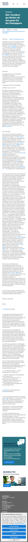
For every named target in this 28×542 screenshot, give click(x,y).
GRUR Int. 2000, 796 (6, 126)
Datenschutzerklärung (20, 523)
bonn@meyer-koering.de (9, 505)
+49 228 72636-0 (7, 506)
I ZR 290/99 (13, 47)
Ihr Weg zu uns (5, 509)
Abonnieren (7, 485)
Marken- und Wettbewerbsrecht (16, 39)
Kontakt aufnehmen (9, 462)
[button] (13, 4)
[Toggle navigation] (24, 4)
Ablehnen (14, 533)
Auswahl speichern (14, 530)
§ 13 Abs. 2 (7, 399)
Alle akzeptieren (14, 537)
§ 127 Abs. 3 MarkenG (12, 46)
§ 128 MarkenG (5, 390)
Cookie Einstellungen (14, 526)
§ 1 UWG (18, 160)
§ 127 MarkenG (5, 309)
